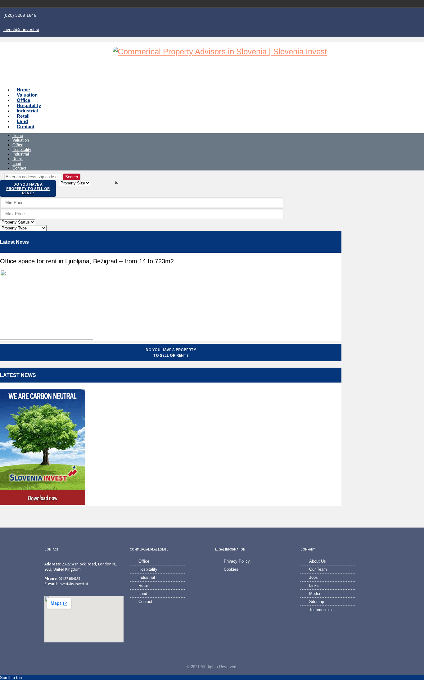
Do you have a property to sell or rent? (28, 188)
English (357, 3)
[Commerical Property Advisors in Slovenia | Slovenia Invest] (220, 51)
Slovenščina (348, 3)
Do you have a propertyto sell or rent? (171, 352)
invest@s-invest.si (21, 29)
